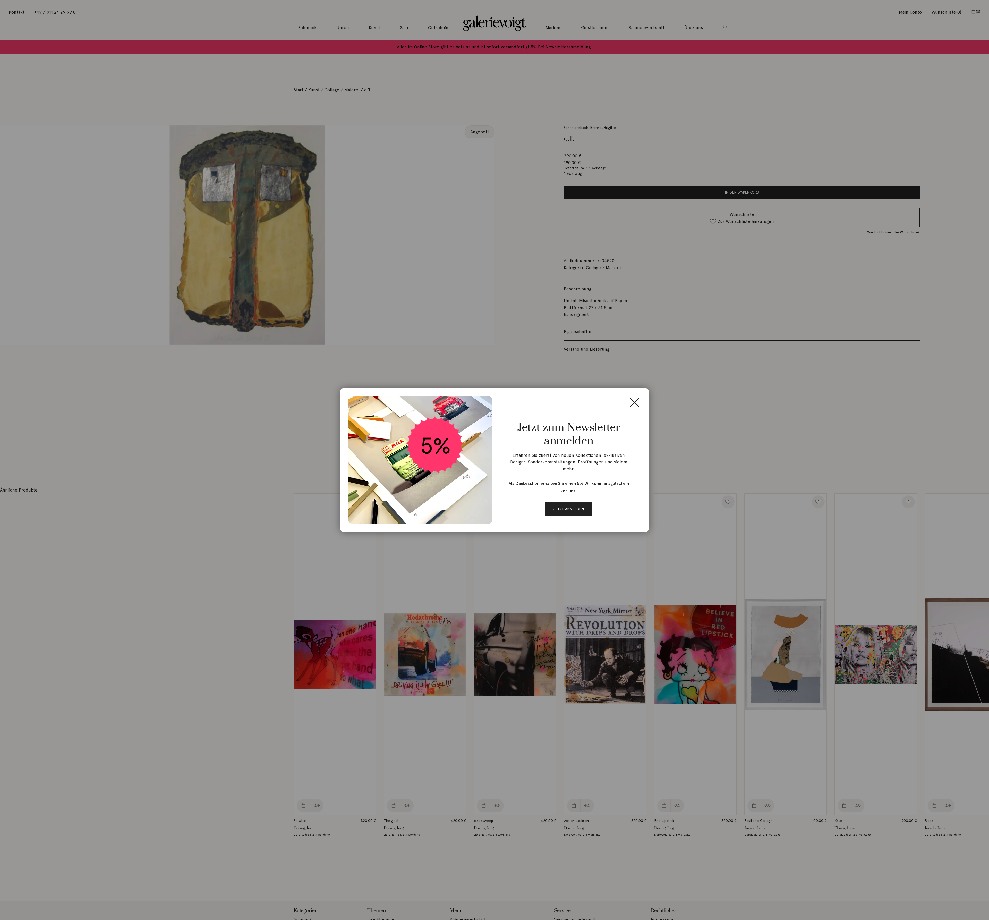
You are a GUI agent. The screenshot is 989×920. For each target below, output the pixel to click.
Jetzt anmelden (568, 509)
